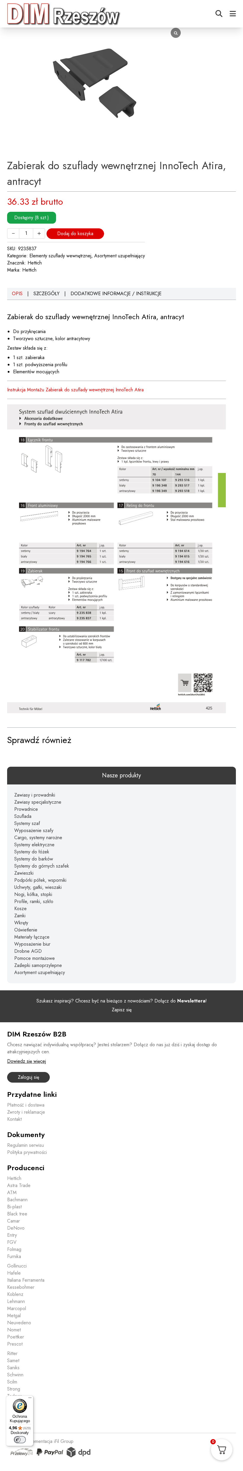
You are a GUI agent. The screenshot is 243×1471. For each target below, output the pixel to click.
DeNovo (16, 1228)
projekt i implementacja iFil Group (40, 1441)
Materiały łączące (31, 937)
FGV (12, 1242)
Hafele (14, 1273)
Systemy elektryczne (34, 844)
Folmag (14, 1249)
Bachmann (17, 1199)
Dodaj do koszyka (75, 233)
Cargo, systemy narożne (38, 837)
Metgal (14, 1315)
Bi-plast (14, 1206)
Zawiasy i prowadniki (34, 795)
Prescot (15, 1344)
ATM (12, 1192)
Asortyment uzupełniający (119, 255)
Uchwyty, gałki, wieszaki (38, 887)
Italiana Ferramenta (25, 1280)
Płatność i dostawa (25, 1105)
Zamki (19, 915)
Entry (12, 1235)
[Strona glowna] (64, 13)
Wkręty (21, 922)
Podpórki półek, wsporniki (40, 880)
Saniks (13, 1367)
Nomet (14, 1329)
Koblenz (15, 1294)
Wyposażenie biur (32, 944)
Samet (13, 1360)
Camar (13, 1221)
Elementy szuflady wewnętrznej (60, 255)
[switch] (20, 1439)
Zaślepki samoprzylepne (38, 965)
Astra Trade (19, 1185)
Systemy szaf (27, 823)
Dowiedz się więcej (26, 1061)
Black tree (17, 1213)
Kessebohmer (20, 1287)
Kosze (20, 908)
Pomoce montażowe (34, 958)
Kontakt (14, 1119)
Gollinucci (17, 1265)
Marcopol (16, 1308)
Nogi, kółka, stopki (33, 894)
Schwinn (15, 1374)
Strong (13, 1389)
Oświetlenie (25, 929)
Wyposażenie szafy (33, 830)
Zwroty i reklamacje (26, 1112)
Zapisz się (122, 1009)
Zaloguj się (28, 1077)
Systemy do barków (33, 858)
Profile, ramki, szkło (33, 901)
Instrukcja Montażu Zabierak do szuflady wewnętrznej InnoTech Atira (75, 389)
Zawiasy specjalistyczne (37, 802)
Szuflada (22, 816)
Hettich (35, 262)
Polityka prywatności (27, 1152)
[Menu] (29, 1399)
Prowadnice (26, 809)
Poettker (15, 1336)
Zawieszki (23, 873)
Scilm (12, 1381)
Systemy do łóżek (31, 851)
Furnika (14, 1256)
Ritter (12, 1353)
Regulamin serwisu (25, 1145)
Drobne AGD (28, 951)
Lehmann (16, 1301)
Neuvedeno (19, 1322)
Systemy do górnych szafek (41, 866)
